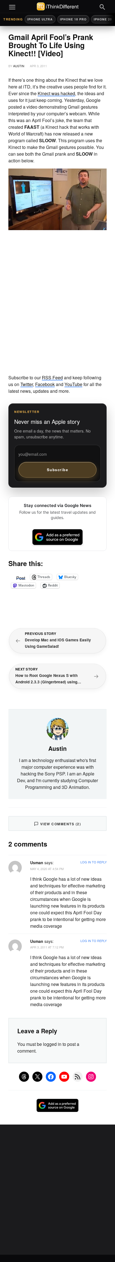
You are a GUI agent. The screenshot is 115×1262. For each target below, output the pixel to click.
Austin (18, 66)
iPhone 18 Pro (73, 19)
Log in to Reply (93, 862)
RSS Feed (52, 377)
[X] (37, 1077)
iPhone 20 (103, 19)
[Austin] (57, 728)
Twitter (26, 384)
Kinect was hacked (56, 93)
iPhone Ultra (40, 19)
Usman (36, 862)
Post (20, 577)
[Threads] (24, 1077)
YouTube (73, 384)
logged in (52, 1044)
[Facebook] (51, 1077)
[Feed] (78, 1077)
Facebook (45, 384)
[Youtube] (64, 1077)
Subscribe (57, 469)
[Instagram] (91, 1077)
